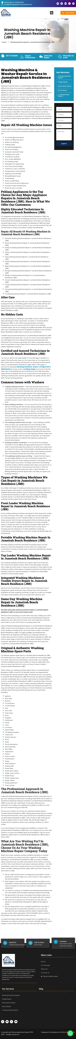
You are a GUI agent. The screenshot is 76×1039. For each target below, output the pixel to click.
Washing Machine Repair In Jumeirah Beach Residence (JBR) (27, 33)
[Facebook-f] (2, 1021)
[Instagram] (69, 3)
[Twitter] (61, 3)
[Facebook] (58, 3)
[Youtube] (65, 3)
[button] (51, 12)
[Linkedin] (73, 3)
